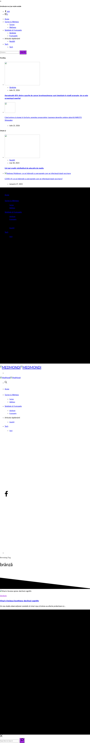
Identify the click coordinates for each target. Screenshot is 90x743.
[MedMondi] (20, 368)
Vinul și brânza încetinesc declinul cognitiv (19, 601)
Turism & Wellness (12, 22)
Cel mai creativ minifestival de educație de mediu (24, 168)
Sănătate (12, 33)
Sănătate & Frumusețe (13, 30)
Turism (12, 25)
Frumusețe (13, 36)
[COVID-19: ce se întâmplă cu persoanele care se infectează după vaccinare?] (38, 173)
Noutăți (12, 41)
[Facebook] (6, 359)
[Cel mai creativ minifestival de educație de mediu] (22, 157)
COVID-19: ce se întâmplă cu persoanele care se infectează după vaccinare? (34, 179)
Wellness (12, 27)
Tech (6, 44)
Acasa (7, 19)
